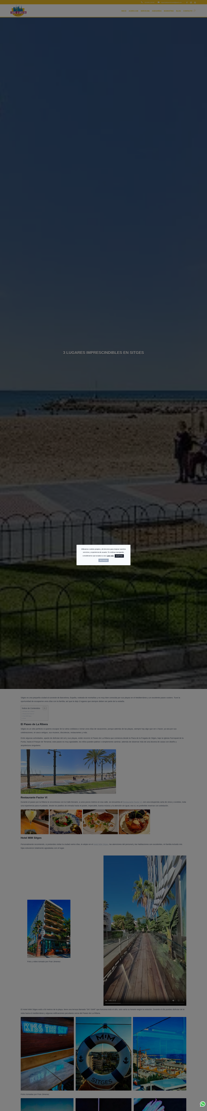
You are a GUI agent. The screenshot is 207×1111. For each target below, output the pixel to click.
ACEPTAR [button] (119, 556)
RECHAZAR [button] (103, 560)
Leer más (110, 556)
